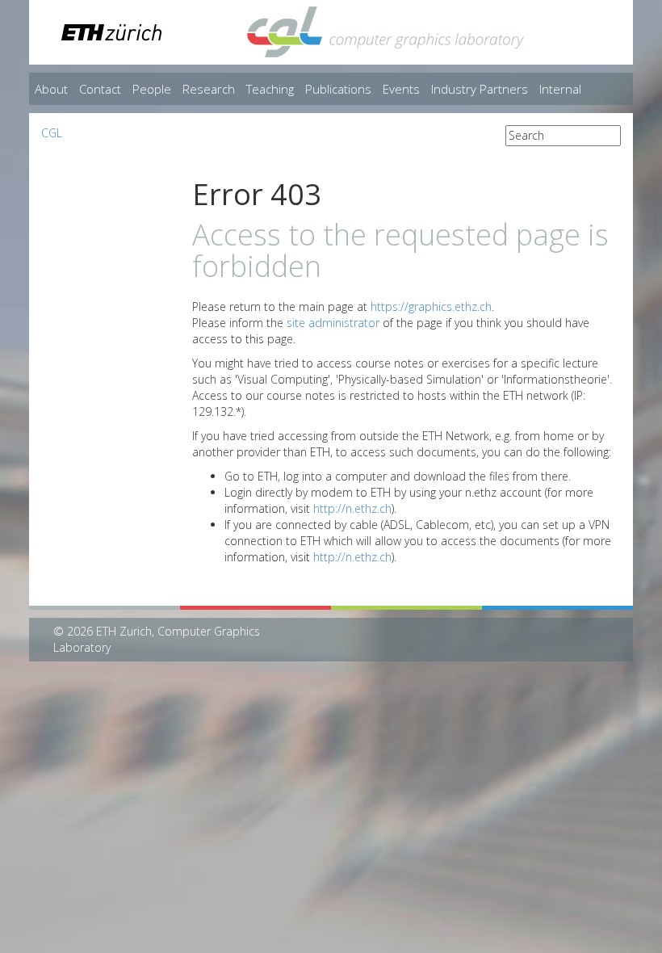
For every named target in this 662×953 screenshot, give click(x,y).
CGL (51, 133)
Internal (560, 89)
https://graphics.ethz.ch (431, 306)
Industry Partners (479, 89)
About (51, 89)
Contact (100, 89)
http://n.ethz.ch (352, 508)
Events (401, 89)
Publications (338, 89)
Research (208, 89)
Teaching (270, 89)
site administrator (333, 322)
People (151, 89)
